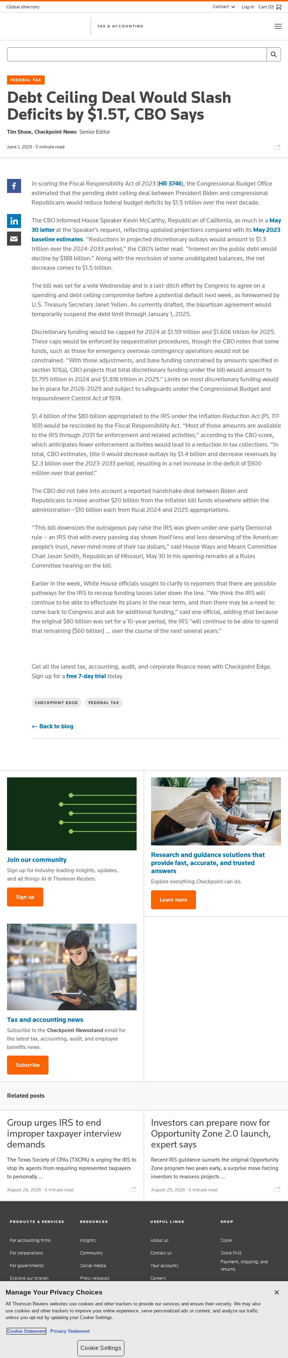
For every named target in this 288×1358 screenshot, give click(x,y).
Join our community (36, 859)
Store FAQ (231, 1253)
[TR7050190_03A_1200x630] (216, 811)
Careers (158, 1278)
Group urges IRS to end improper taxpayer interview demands (64, 1133)
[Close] (276, 1292)
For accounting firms (30, 1240)
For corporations (26, 1253)
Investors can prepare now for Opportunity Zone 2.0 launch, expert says (211, 1133)
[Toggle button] (278, 26)
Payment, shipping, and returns (244, 1265)
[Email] (14, 238)
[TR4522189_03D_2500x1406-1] (72, 813)
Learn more (173, 899)
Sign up (25, 897)
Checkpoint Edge (56, 702)
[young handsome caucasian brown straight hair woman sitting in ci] (72, 967)
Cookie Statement (26, 1331)
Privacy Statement (68, 1331)
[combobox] (144, 54)
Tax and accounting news (45, 1019)
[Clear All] (260, 54)
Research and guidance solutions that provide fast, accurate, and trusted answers (208, 862)
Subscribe (28, 1065)
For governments (27, 1266)
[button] (38, 1221)
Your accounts (164, 1266)
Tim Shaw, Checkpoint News (42, 131)
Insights (88, 1240)
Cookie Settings (100, 1348)
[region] (144, 1319)
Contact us (161, 1253)
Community (91, 1253)
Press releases (95, 1278)
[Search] (274, 54)
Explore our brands (29, 1278)
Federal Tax (26, 80)
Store (226, 1240)
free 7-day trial (86, 676)
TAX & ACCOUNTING (120, 26)
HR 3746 (170, 183)
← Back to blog (52, 726)
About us (159, 1240)
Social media (93, 1266)
